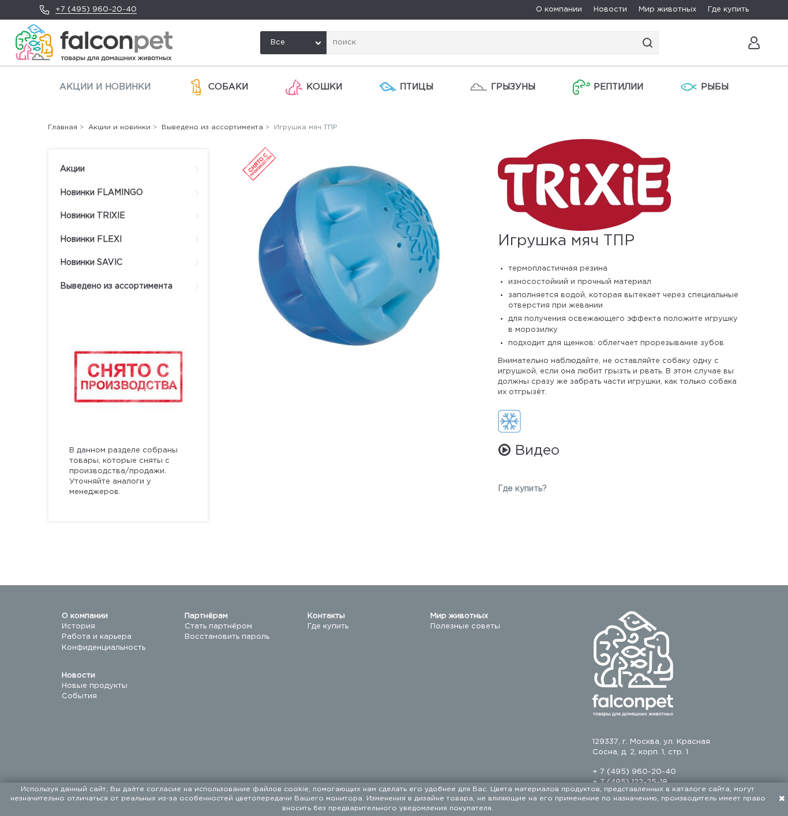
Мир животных (667, 9)
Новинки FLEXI (91, 239)
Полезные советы (465, 626)
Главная (62, 127)
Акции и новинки (105, 87)
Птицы (416, 87)
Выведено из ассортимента (116, 286)
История (78, 626)
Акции (72, 169)
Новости (610, 9)
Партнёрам (206, 616)
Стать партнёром (218, 626)
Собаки (228, 87)
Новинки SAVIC (91, 262)
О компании (559, 9)
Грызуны (513, 87)
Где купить (728, 9)
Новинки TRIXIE (92, 215)
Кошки (324, 87)
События (79, 696)
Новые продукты (94, 686)
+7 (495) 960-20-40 (96, 9)
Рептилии (618, 87)
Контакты (326, 616)
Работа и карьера (97, 637)
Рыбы (715, 87)
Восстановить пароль (227, 637)
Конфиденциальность (103, 648)
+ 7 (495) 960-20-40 (634, 772)
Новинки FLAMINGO (101, 192)
